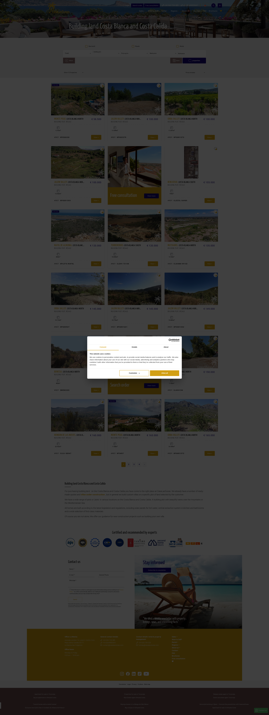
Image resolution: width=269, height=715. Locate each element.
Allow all (164, 373)
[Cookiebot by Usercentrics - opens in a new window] (170, 340)
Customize (133, 373)
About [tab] (166, 347)
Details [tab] (134, 347)
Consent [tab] (103, 347)
